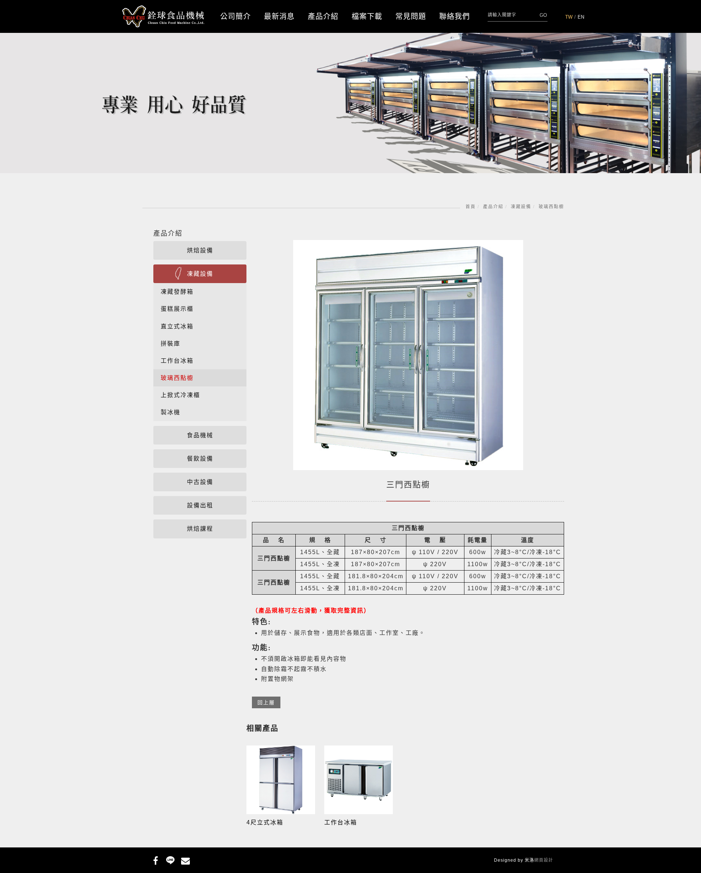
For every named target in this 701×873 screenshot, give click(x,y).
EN (581, 17)
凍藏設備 (521, 206)
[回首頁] (163, 16)
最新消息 (279, 16)
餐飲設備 (200, 458)
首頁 (471, 206)
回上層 (266, 702)
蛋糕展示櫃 (177, 309)
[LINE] (170, 859)
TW (568, 17)
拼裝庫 (170, 343)
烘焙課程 (200, 529)
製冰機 (170, 412)
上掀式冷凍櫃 (180, 395)
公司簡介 (235, 16)
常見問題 (410, 16)
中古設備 (200, 482)
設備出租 (200, 505)
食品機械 (200, 435)
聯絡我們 (454, 16)
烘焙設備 (200, 250)
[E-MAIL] (185, 859)
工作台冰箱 (177, 361)
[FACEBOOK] (155, 859)
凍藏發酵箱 (177, 292)
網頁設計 (543, 860)
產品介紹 (323, 16)
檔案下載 (367, 16)
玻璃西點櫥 (551, 206)
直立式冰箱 (177, 326)
